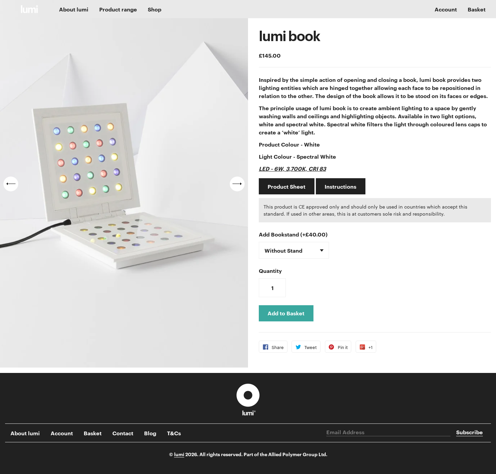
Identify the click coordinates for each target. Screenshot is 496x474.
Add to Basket (286, 313)
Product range (118, 9)
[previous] (10, 184)
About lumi (73, 9)
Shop (154, 9)
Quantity (270, 270)
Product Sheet (286, 186)
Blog (150, 433)
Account (62, 433)
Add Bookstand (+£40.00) (293, 234)
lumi (179, 454)
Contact (122, 433)
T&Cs (174, 433)
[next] (237, 184)
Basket (477, 9)
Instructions (340, 186)
